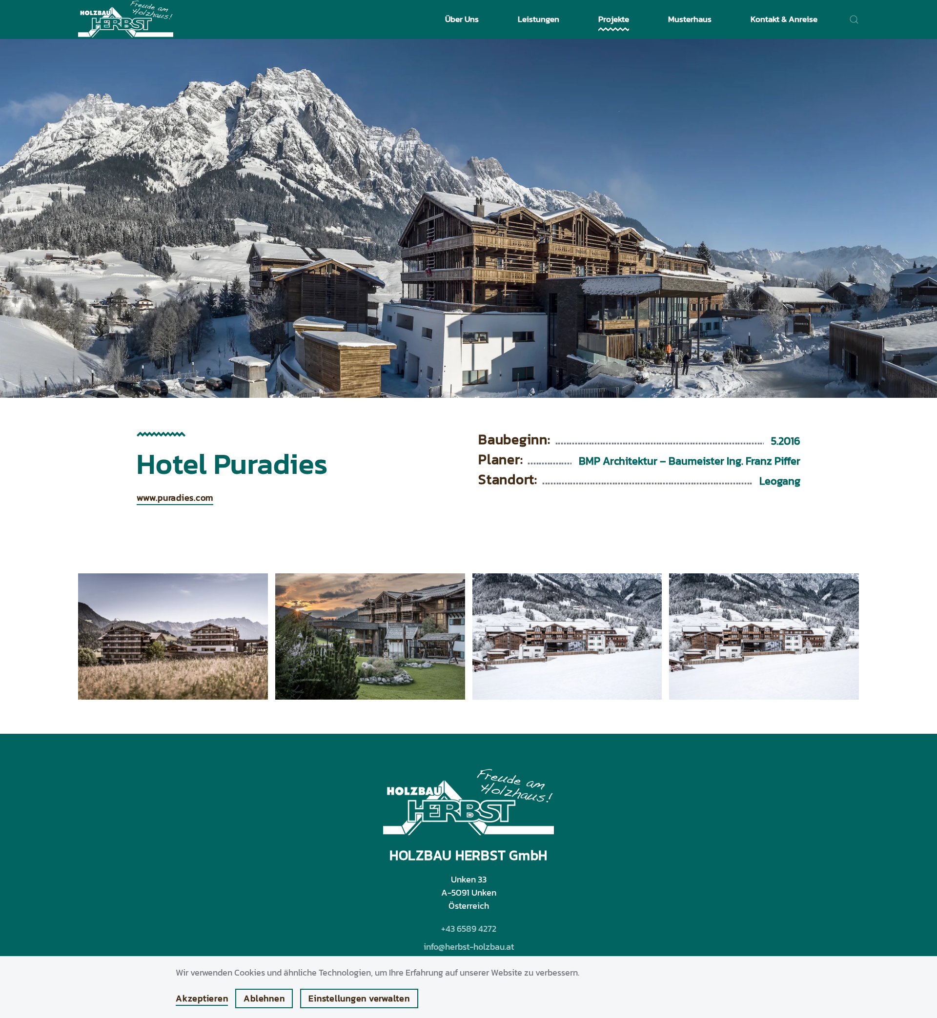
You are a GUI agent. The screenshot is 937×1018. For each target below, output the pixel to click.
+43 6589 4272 (468, 928)
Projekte (613, 19)
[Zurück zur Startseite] (125, 19)
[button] (854, 19)
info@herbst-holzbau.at (469, 946)
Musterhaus (690, 19)
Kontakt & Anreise (784, 19)
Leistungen (538, 19)
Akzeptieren (202, 998)
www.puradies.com (175, 497)
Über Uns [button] (462, 19)
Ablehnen (264, 998)
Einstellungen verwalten (358, 998)
